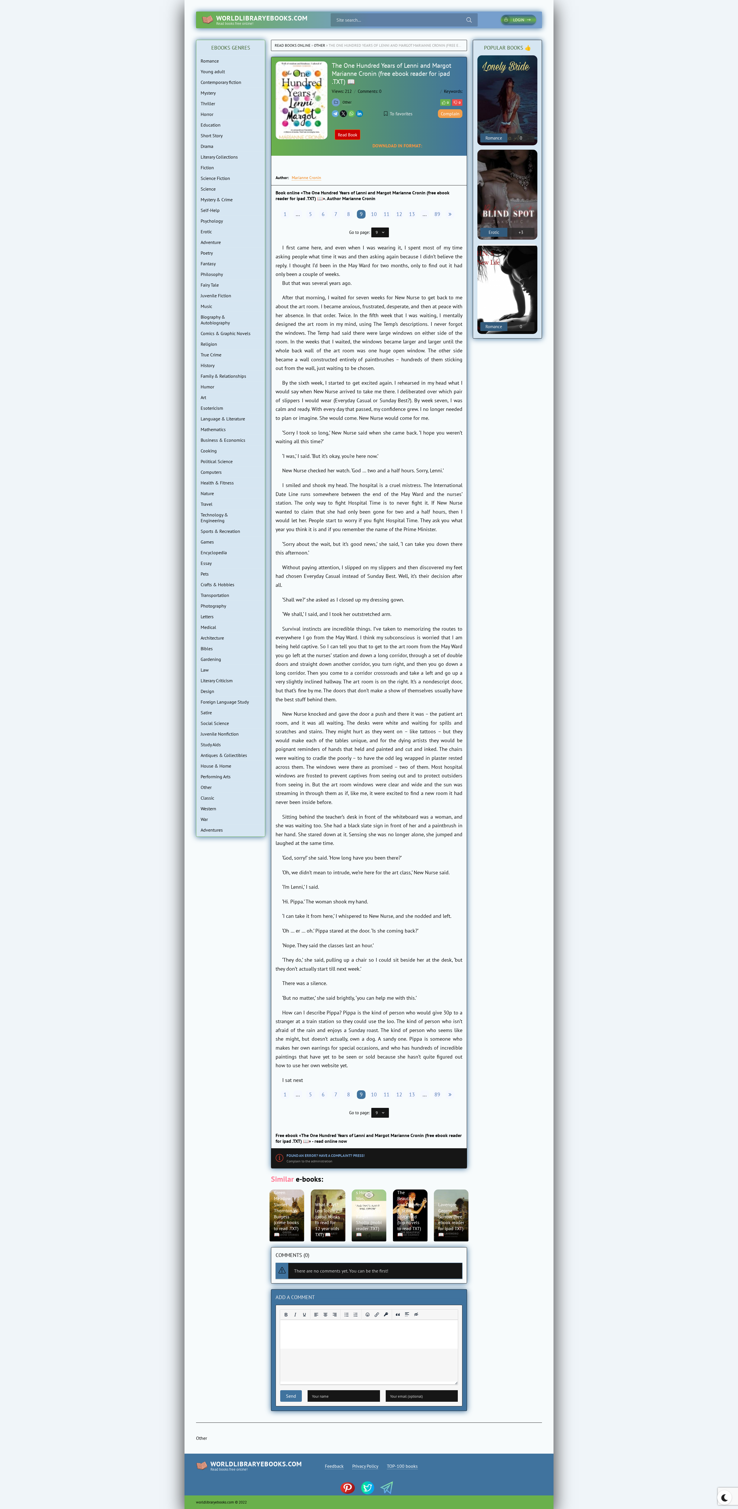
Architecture (212, 638)
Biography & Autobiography (215, 320)
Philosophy (212, 274)
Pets (205, 574)
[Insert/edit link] (377, 1314)
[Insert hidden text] (416, 1314)
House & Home (216, 766)
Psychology (212, 221)
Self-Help (210, 210)
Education (211, 125)
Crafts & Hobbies (217, 584)
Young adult (213, 71)
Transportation (215, 595)
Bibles (207, 648)
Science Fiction (215, 178)
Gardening (211, 659)
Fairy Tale (210, 285)
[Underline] (304, 1314)
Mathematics (213, 429)
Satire (206, 712)
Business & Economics (223, 440)
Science (208, 189)
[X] (343, 113)
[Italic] (295, 1314)
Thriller (208, 103)
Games (207, 542)
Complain (450, 113)
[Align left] (316, 1314)
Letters (207, 616)
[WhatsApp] (351, 113)
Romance (210, 61)
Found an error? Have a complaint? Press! (326, 1155)
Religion (209, 344)
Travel (206, 504)
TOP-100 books (402, 1466)
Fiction (207, 167)
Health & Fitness (217, 483)
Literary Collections (219, 157)
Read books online (292, 45)
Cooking (209, 451)
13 (412, 214)
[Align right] (335, 1314)
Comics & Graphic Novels (226, 333)
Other (319, 45)
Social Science (215, 723)
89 (437, 214)
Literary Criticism (217, 680)
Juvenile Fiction (216, 295)
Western (208, 808)
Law (205, 670)
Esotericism (212, 408)
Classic (207, 798)
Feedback (334, 1466)
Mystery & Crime (217, 199)
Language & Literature (223, 419)
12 (399, 214)
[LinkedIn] (359, 113)
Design (207, 691)
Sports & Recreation (220, 531)
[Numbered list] (356, 1314)
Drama (207, 146)
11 (386, 214)
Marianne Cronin (306, 177)
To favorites (401, 113)
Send (291, 1396)
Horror (207, 114)
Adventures (212, 830)
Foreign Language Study (225, 702)
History (207, 365)
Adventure (211, 242)
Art (203, 397)
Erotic (206, 231)
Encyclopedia (214, 552)
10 (374, 214)
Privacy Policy (365, 1466)
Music (206, 306)
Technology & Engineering (214, 517)
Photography (213, 606)
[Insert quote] (398, 1314)
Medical (208, 627)
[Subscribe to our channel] (350, 1488)
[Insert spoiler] (407, 1314)
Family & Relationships (223, 376)
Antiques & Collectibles (224, 755)
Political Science (217, 461)
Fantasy (208, 263)
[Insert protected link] (386, 1314)
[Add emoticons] (368, 1314)
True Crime (211, 355)
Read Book (347, 135)
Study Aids (211, 744)
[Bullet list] (346, 1314)
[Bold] (286, 1314)
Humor (207, 387)
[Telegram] (335, 113)
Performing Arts (216, 776)
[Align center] (325, 1314)
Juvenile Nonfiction (220, 734)
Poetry (207, 253)
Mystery (208, 93)
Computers (211, 472)
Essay (206, 563)
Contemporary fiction (221, 82)
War (204, 819)
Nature (207, 493)
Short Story (212, 135)
